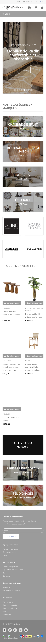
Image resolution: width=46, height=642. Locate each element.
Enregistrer (27, 2)
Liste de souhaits (10, 605)
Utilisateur (7, 598)
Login (18, 2)
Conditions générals (11, 566)
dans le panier (13, 303)
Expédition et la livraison (13, 570)
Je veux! (23, 70)
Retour (5, 573)
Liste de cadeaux (10, 608)
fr (40, 2)
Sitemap (6, 587)
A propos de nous (10, 545)
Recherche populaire (11, 590)
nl (37, 2)
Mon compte (8, 602)
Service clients (9, 562)
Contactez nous (9, 552)
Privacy (6, 555)
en (42, 2)
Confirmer (11, 536)
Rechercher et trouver (12, 583)
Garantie (6, 576)
